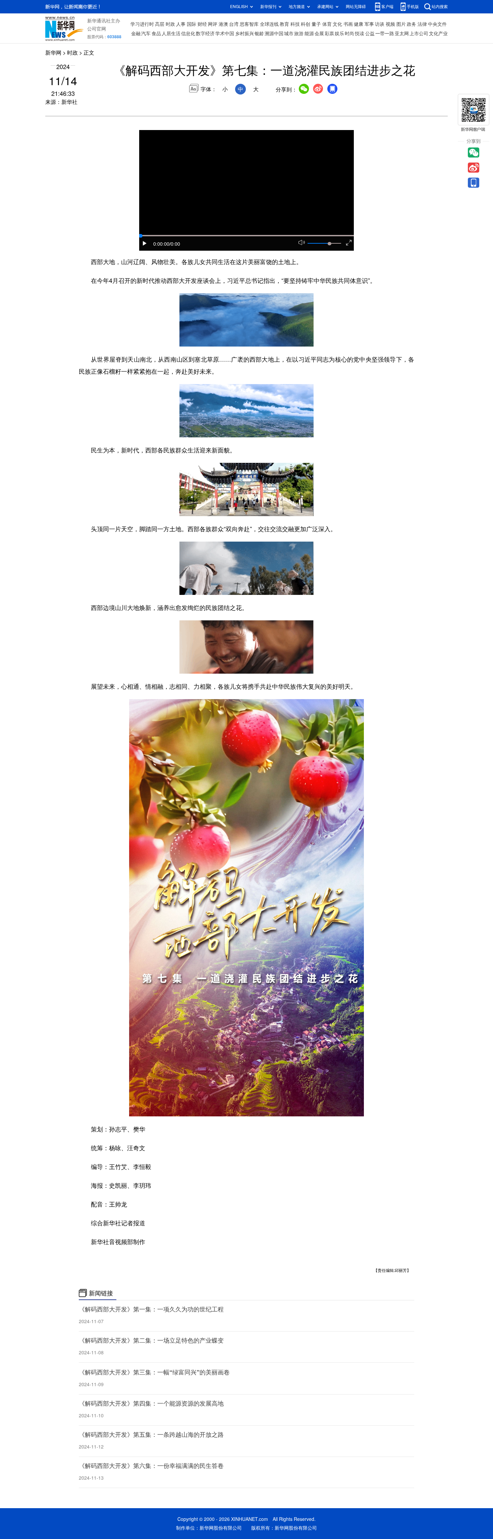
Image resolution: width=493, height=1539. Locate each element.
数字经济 (205, 33)
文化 (337, 24)
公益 (370, 33)
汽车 (146, 33)
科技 (295, 24)
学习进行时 (142, 24)
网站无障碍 (356, 6)
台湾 (233, 24)
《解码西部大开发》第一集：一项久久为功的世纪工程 (151, 1309)
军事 (369, 24)
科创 (305, 24)
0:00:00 (161, 244)
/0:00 (174, 244)
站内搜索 (440, 6)
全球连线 (269, 24)
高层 (159, 24)
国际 (191, 24)
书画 (348, 24)
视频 (390, 24)
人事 (180, 24)
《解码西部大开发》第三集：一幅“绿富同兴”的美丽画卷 (154, 1372)
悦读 (359, 33)
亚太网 (402, 33)
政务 (411, 24)
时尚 (349, 33)
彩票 (329, 33)
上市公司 (418, 33)
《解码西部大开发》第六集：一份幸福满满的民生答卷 (151, 1466)
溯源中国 (274, 33)
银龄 (259, 33)
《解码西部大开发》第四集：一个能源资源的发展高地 (151, 1403)
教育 (284, 24)
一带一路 (384, 33)
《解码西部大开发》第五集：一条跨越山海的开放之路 (151, 1434)
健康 (358, 24)
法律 (422, 24)
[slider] (329, 243)
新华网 (53, 52)
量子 (316, 24)
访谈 (379, 24)
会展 (319, 33)
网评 (212, 24)
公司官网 (96, 28)
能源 (309, 33)
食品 (156, 33)
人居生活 (171, 33)
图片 (401, 24)
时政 (170, 24)
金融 (136, 33)
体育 (327, 24)
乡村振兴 (244, 33)
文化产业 (438, 33)
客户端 (387, 6)
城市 (288, 33)
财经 (202, 24)
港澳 (223, 24)
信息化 (188, 33)
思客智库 (249, 24)
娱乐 (339, 33)
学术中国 (224, 33)
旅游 (299, 33)
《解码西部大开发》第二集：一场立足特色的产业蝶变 (151, 1340)
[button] (145, 243)
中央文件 (437, 24)
